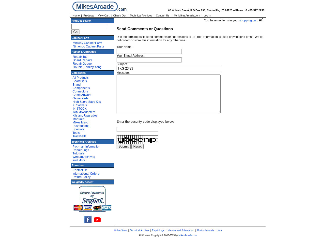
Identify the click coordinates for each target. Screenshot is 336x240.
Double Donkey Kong (87, 67)
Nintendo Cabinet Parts (88, 46)
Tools (76, 133)
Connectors (80, 91)
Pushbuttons (81, 126)
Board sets (80, 81)
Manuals (78, 119)
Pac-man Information (86, 146)
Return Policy (82, 177)
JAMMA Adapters (84, 112)
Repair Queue (82, 63)
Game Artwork (82, 95)
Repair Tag (80, 57)
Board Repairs (82, 60)
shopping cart (248, 20)
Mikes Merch (81, 122)
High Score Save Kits (87, 102)
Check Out (119, 15)
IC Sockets (80, 105)
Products (88, 15)
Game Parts (80, 98)
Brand (77, 84)
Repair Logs (81, 150)
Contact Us (162, 15)
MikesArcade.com (188, 235)
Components (81, 88)
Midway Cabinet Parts (87, 43)
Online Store (120, 230)
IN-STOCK (80, 108)
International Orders (86, 173)
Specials (78, 129)
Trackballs (79, 136)
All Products (81, 77)
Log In (207, 15)
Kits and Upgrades (85, 115)
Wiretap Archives (84, 157)
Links (219, 230)
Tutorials (78, 153)
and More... (80, 160)
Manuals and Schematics (181, 230)
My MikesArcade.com (187, 15)
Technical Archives (141, 15)
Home (76, 15)
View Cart (103, 15)
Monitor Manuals (205, 230)
